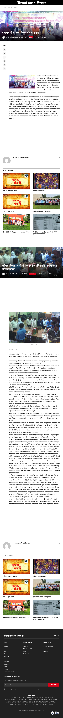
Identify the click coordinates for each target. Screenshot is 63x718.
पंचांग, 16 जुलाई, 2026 (8, 211)
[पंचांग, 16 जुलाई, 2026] (16, 201)
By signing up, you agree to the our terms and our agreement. (24, 689)
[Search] (58, 3)
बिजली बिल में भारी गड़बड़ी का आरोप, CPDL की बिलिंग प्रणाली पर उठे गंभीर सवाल (45, 233)
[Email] (4, 64)
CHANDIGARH (32, 273)
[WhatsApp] (4, 61)
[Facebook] (4, 49)
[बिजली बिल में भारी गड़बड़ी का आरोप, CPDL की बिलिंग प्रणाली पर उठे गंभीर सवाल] (46, 222)
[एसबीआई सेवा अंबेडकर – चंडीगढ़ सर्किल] (46, 201)
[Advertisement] (34, 136)
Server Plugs (41, 710)
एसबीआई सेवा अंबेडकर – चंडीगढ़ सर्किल (42, 211)
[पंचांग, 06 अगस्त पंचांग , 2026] (16, 181)
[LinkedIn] (4, 57)
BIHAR (30, 37)
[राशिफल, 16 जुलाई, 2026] (46, 181)
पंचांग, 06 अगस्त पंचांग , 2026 (10, 191)
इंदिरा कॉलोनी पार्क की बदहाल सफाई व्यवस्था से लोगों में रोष (16, 232)
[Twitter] (4, 53)
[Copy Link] (4, 68)
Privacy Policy (34, 689)
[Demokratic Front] (31, 2)
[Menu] (5, 3)
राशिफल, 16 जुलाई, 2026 (39, 191)
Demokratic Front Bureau (13, 37)
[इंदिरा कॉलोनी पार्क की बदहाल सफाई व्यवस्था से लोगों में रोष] (16, 222)
